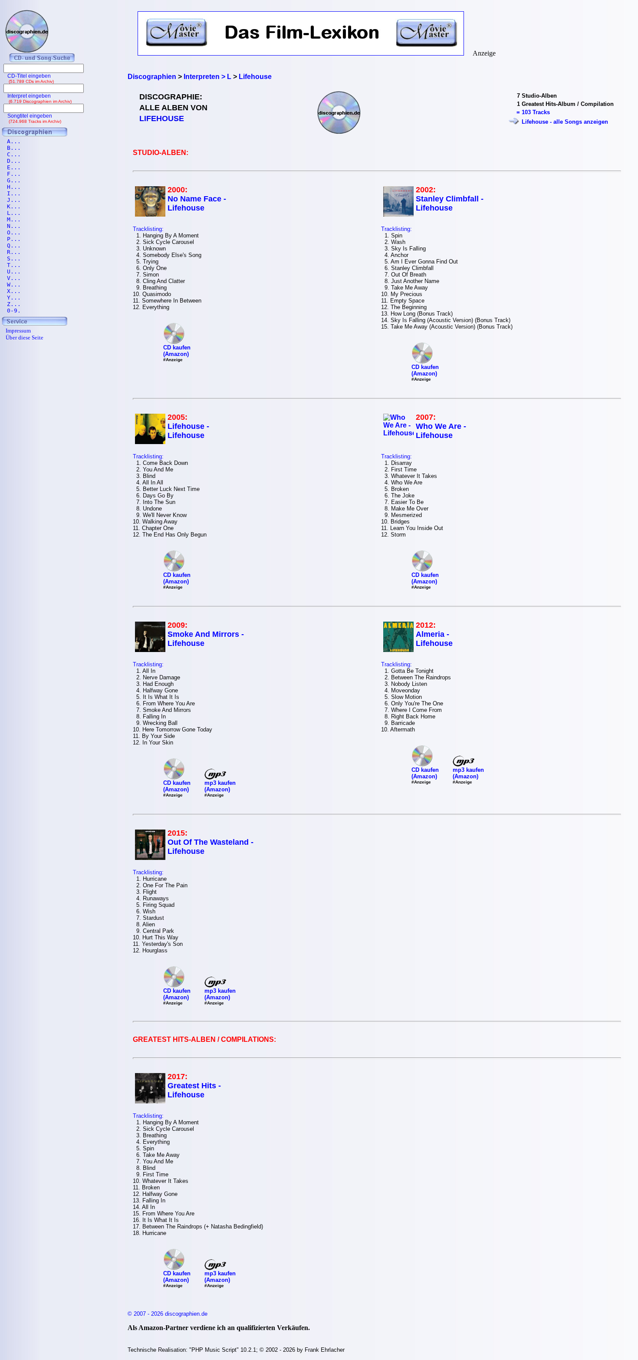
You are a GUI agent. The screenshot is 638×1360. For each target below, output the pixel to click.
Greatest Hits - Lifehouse (194, 1090)
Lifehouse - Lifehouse (188, 431)
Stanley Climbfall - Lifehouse (449, 203)
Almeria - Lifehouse (434, 639)
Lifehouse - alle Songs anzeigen (565, 122)
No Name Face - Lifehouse (197, 203)
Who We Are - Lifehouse (441, 431)
